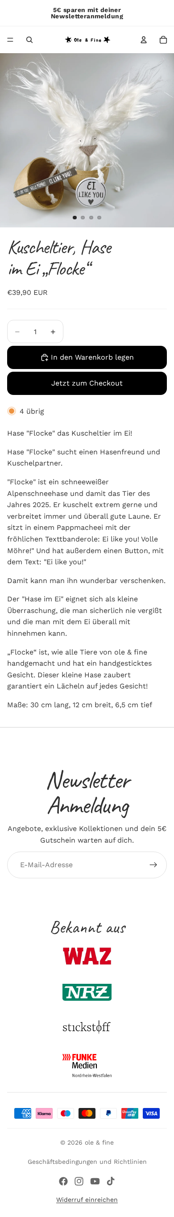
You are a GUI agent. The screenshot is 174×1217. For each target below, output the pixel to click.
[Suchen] (29, 40)
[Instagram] (79, 1181)
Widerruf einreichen (87, 1199)
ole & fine (99, 1142)
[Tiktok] (110, 1181)
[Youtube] (95, 1181)
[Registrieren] (153, 865)
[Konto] (143, 40)
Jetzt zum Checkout (87, 383)
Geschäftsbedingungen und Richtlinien (87, 1161)
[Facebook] (63, 1181)
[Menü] (10, 39)
